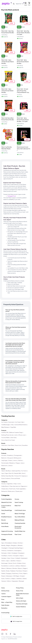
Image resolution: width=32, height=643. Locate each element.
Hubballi (17, 558)
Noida (7, 571)
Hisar (8, 558)
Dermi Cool (18, 445)
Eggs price (24, 486)
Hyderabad (24, 558)
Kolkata (19, 563)
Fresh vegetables (20, 489)
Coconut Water (5, 437)
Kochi (14, 563)
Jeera (22, 463)
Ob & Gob (4, 445)
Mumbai (14, 568)
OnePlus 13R (4, 432)
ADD (11, 23)
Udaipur (13, 578)
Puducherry (15, 573)
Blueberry (12, 463)
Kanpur (18, 561)
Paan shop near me (15, 486)
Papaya (18, 463)
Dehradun (4, 553)
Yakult (3, 471)
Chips (14, 484)
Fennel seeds (4, 463)
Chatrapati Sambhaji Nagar (16, 548)
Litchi (15, 435)
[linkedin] (16, 634)
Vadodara (19, 578)
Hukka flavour (5, 486)
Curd (19, 484)
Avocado (3, 455)
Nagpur (25, 568)
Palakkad (12, 571)
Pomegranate (17, 455)
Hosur (12, 558)
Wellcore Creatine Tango (15, 432)
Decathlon (25, 445)
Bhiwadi (20, 545)
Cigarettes (9, 484)
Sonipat (22, 576)
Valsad (24, 578)
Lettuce (10, 465)
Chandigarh (4, 548)
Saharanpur (9, 576)
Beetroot (3, 458)
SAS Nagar (16, 576)
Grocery (3, 484)
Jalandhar (12, 561)
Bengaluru (14, 545)
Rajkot (25, 573)
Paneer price (19, 491)
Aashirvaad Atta (16, 471)
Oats (12, 424)
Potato (10, 460)
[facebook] (12, 634)
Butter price (11, 491)
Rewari (3, 576)
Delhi (9, 553)
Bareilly (3, 545)
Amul (23, 473)
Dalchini (20, 460)
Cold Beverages (5, 424)
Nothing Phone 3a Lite (7, 435)
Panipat (25, 571)
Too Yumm (24, 471)
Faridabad (14, 553)
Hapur (21, 555)
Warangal (21, 581)
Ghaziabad (21, 553)
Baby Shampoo (5, 427)
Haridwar (3, 558)
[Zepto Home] (5, 4)
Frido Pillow (11, 445)
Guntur (10, 555)
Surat (2, 578)
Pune (20, 573)
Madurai (23, 566)
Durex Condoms (5, 478)
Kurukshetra (4, 566)
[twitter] (7, 634)
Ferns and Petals (15, 478)
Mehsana (8, 568)
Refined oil (4, 491)
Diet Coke (13, 437)
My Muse (8, 471)
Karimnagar (4, 563)
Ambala (15, 543)
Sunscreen (11, 422)
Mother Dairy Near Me (7, 476)
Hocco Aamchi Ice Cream (8, 440)
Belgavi (8, 545)
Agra (2, 543)
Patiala (3, 573)
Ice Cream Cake (19, 422)
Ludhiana (17, 566)
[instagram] (3, 634)
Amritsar (20, 543)
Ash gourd (10, 458)
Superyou (24, 476)
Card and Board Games (21, 424)
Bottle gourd (17, 458)
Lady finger (4, 460)
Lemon (15, 460)
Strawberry (10, 455)
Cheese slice (4, 489)
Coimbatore (10, 550)
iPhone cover (21, 435)
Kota (23, 563)
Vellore (9, 581)
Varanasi (3, 581)
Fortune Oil (18, 476)
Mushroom (4, 465)
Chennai (3, 550)
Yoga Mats (13, 427)
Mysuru (20, 568)
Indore (3, 561)
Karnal (10, 563)
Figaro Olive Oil (9, 473)
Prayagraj (8, 573)
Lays (2, 473)
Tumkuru (7, 578)
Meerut (3, 568)
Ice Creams (4, 422)
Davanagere (17, 550)
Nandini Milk (17, 473)
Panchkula (19, 571)
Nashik (3, 571)
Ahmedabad (8, 543)
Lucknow (11, 566)
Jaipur (7, 561)
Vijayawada (15, 581)
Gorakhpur (4, 555)
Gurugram (16, 555)
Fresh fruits (12, 489)
